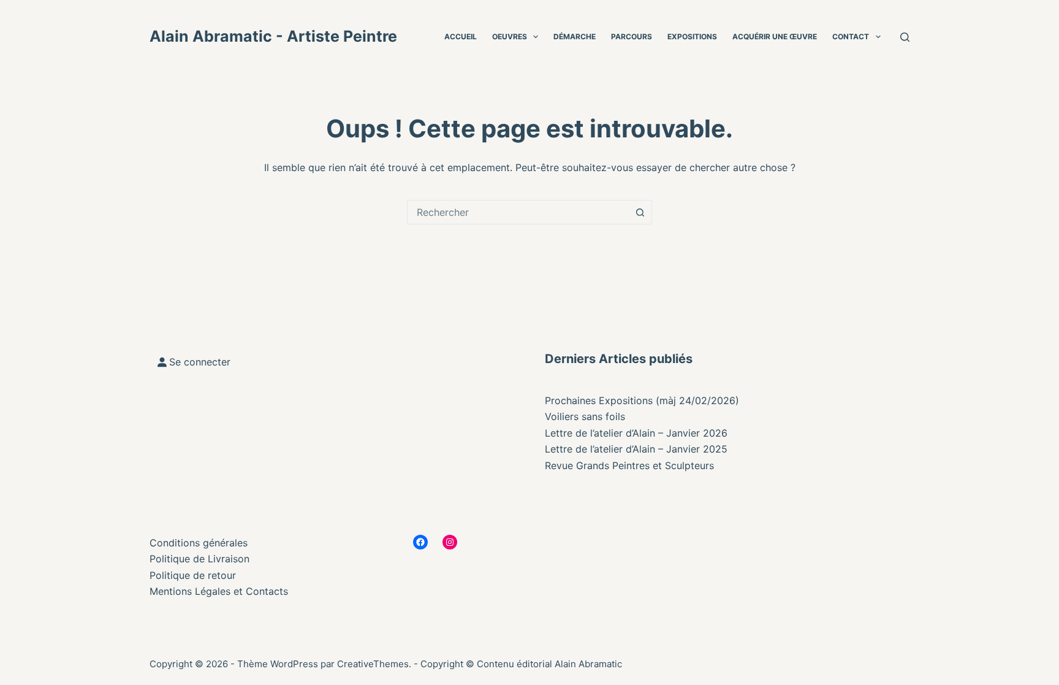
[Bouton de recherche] (639, 212)
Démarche (574, 36)
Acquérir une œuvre (774, 36)
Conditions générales (199, 543)
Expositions (692, 36)
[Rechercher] (904, 37)
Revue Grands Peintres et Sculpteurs (629, 465)
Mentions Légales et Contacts (219, 591)
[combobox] (518, 212)
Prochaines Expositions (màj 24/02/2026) (642, 400)
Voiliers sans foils (585, 416)
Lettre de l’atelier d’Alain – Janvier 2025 (636, 449)
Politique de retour (193, 575)
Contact (850, 36)
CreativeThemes (373, 664)
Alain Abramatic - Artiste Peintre (273, 36)
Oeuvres (509, 36)
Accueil (460, 36)
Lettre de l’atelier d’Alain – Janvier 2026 (636, 433)
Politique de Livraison (199, 559)
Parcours (631, 36)
